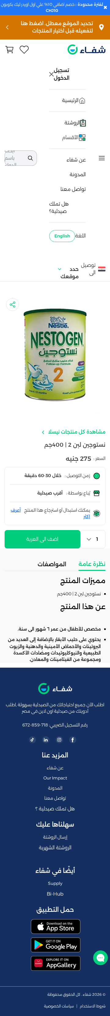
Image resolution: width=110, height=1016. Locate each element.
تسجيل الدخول (62, 74)
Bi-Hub (55, 894)
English (62, 236)
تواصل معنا (73, 189)
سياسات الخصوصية (59, 1006)
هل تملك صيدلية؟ (59, 207)
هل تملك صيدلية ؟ (55, 809)
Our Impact (55, 778)
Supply (55, 883)
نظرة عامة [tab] (92, 564)
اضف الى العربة (42, 539)
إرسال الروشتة (55, 837)
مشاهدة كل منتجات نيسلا (76, 432)
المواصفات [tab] (52, 564)
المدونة (78, 174)
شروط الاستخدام (92, 1006)
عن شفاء (76, 160)
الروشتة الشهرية (55, 848)
